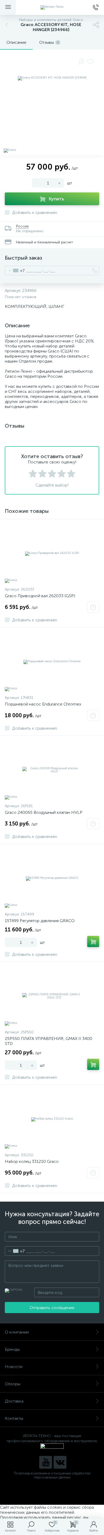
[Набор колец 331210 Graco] (52, 1119)
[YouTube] (45, 1462)
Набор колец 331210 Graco (32, 1161)
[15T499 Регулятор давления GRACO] (52, 878)
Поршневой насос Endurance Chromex (43, 704)
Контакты (14, 1418)
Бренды (12, 1349)
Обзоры (12, 1383)
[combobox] (15, 270)
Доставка (14, 1401)
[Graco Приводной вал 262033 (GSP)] (52, 553)
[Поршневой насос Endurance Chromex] (52, 661)
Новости (13, 1366)
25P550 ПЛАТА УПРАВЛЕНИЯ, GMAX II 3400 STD (48, 1041)
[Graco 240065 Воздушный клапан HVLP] (52, 770)
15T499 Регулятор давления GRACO (40, 920)
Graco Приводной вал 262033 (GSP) (40, 595)
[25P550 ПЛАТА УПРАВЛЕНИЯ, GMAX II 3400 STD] (52, 996)
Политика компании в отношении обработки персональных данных (52, 1475)
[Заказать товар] (93, 607)
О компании (17, 1332)
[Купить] (93, 941)
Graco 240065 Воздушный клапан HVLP (43, 812)
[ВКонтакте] (60, 1462)
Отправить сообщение (52, 1307)
